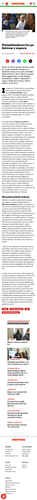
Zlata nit (24, 467)
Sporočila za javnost (11, 456)
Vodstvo (8, 451)
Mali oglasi (25, 456)
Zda (27, 309)
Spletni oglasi (26, 449)
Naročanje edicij (10, 471)
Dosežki (7, 454)
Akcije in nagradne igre (12, 483)
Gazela (24, 465)
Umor (5, 309)
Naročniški (8, 481)
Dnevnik (7, 465)
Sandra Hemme (16, 309)
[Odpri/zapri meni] (4, 3)
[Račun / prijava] (31, 3)
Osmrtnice (25, 454)
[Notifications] (3, 496)
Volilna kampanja (10, 491)
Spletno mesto (10, 485)
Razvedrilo (8, 469)
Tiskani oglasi (26, 451)
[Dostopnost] (7, 3)
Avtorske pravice (10, 489)
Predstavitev (9, 449)
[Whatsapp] (24, 61)
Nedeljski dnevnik (10, 467)
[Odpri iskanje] (33, 3)
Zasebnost (8, 493)
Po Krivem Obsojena (11, 312)
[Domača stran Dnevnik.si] (18, 4)
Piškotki (7, 487)
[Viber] (13, 61)
